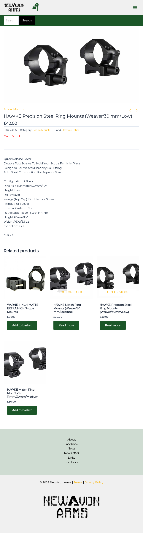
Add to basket (22, 325)
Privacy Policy (94, 482)
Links (71, 457)
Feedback (71, 462)
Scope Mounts (14, 109)
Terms (78, 482)
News (71, 448)
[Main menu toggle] (135, 7)
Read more (66, 325)
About (71, 439)
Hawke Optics (70, 129)
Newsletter (71, 453)
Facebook (71, 444)
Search (27, 20)
